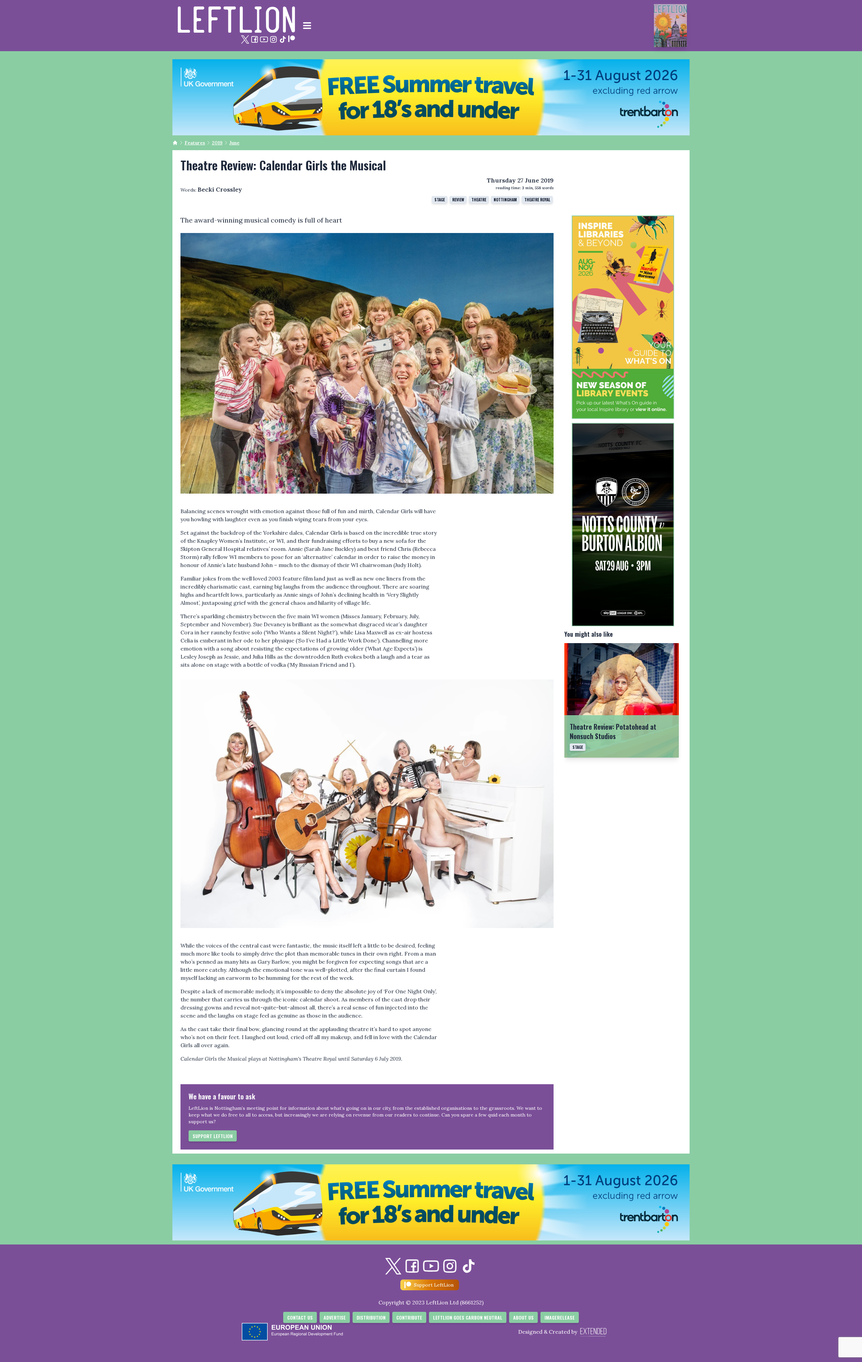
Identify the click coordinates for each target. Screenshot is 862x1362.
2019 (217, 143)
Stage (439, 199)
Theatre (478, 199)
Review (458, 199)
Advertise (335, 1317)
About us (523, 1317)
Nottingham (505, 199)
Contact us (300, 1317)
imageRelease (559, 1317)
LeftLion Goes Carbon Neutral (467, 1317)
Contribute (409, 1317)
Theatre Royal (537, 199)
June (234, 143)
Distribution (371, 1317)
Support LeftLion (213, 1135)
